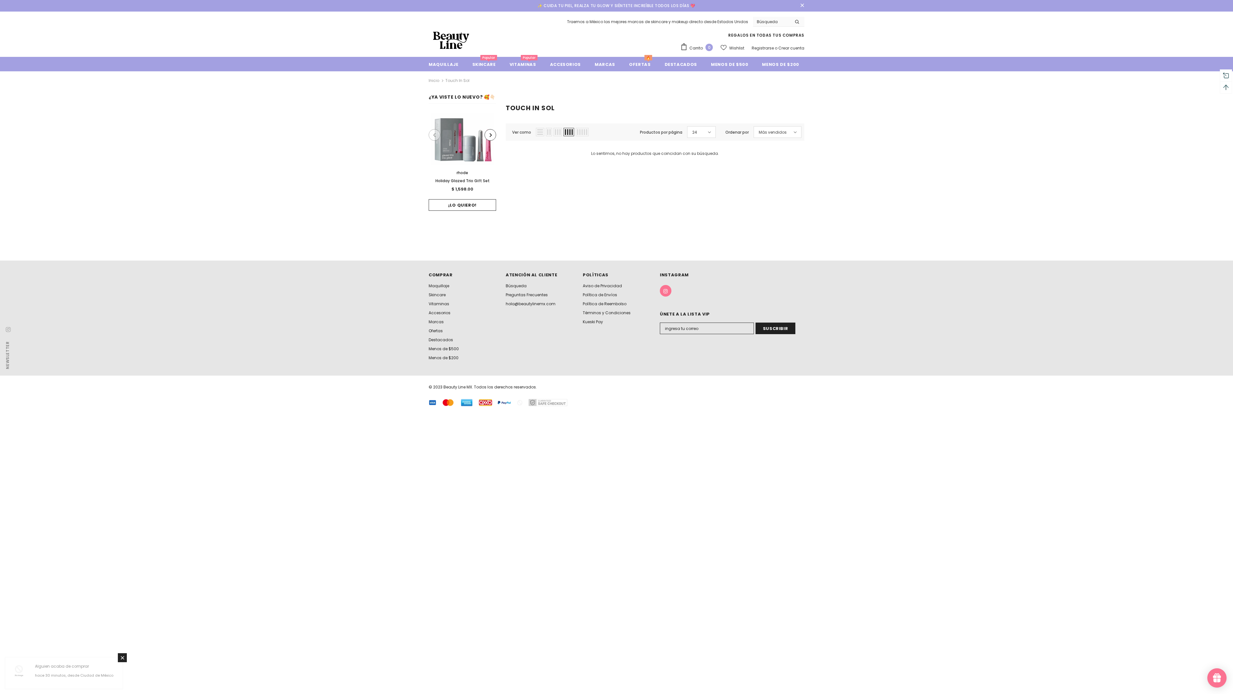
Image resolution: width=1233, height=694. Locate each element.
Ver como (521, 132)
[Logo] (451, 40)
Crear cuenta (791, 48)
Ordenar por (737, 132)
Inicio (434, 80)
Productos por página (661, 132)
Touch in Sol (457, 80)
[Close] (122, 657)
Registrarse (763, 48)
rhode (462, 172)
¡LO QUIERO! (462, 205)
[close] (802, 6)
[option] (462, 162)
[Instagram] (665, 291)
